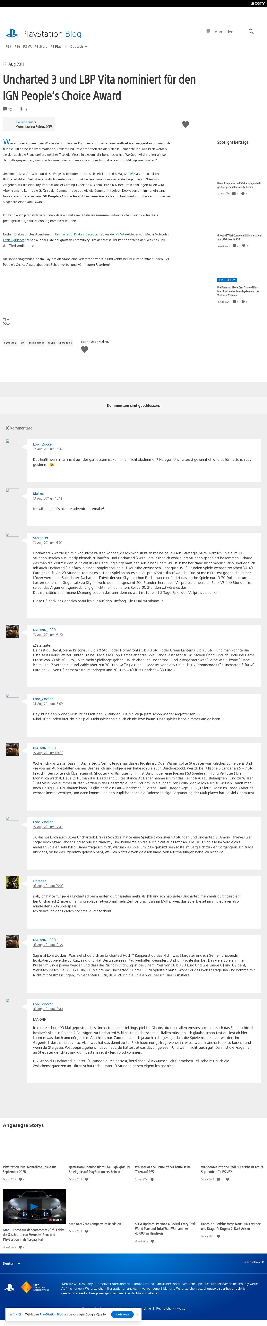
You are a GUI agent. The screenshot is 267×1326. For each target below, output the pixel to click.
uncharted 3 (65, 342)
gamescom (10, 342)
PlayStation (52, 33)
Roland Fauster (26, 122)
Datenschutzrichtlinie (135, 1308)
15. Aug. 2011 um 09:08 (48, 753)
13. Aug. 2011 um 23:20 (48, 634)
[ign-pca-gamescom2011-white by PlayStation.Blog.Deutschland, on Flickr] (33, 305)
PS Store (41, 46)
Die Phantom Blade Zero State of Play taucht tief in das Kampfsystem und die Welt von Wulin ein (238, 291)
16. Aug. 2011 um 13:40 (48, 1009)
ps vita (51, 342)
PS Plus (56, 46)
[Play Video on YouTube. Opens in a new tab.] (55, 1219)
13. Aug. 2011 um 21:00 (48, 542)
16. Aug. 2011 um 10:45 (48, 944)
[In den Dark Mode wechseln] (208, 31)
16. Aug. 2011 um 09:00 (48, 885)
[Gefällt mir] (243, 193)
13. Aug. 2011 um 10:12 (47, 498)
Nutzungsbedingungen (98, 1308)
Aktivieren (122, 1314)
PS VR (27, 46)
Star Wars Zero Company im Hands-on (95, 1223)
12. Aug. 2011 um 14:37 (48, 449)
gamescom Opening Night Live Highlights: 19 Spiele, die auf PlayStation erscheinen (99, 1169)
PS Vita (120, 234)
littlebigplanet (36, 342)
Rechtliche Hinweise (170, 1308)
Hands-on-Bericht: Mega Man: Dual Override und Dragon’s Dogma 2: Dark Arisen (231, 1226)
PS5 (8, 46)
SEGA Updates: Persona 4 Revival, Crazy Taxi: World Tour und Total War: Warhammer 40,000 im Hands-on (165, 1228)
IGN (132, 174)
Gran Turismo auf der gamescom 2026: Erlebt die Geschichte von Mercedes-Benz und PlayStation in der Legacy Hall (34, 1234)
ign (22, 342)
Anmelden (224, 31)
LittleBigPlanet (13, 240)
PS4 (17, 46)
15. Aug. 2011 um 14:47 (48, 826)
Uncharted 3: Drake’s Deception (77, 234)
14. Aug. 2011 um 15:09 (48, 703)
